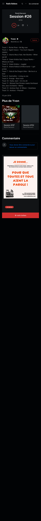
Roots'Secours (9, 127)
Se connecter (34, 4)
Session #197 (9, 125)
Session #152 (28, 125)
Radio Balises (11, 3)
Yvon (13, 39)
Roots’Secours (20, 13)
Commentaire (11, 138)
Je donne (9, 207)
